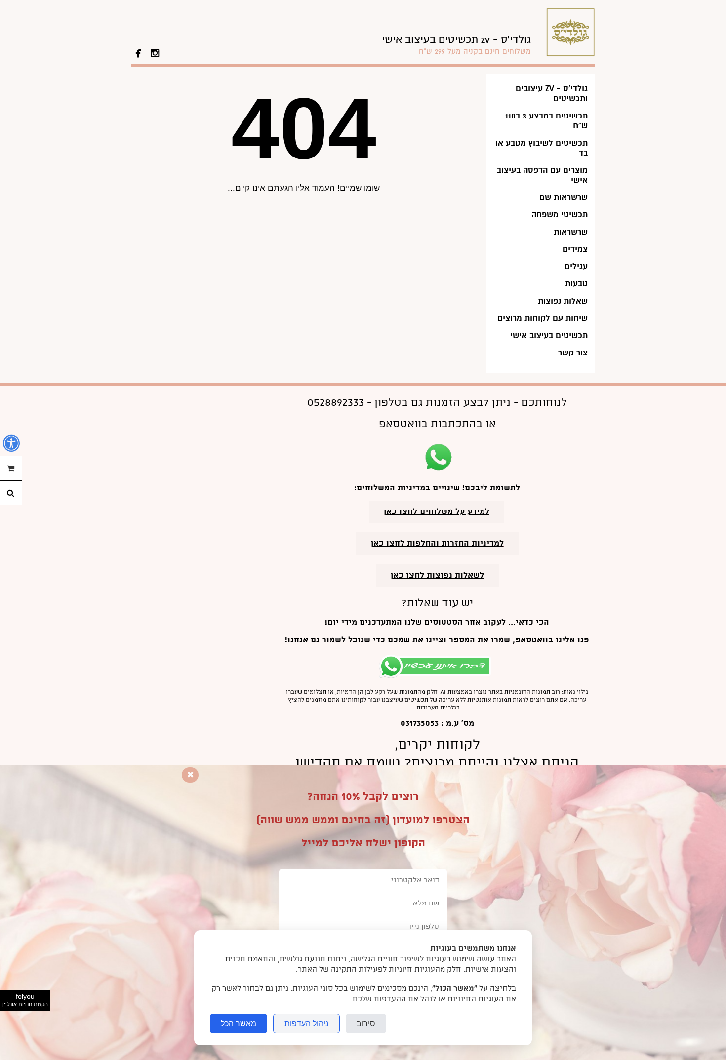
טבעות (576, 283)
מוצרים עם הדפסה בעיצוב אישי (542, 175)
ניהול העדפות (306, 1023)
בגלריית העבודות (438, 707)
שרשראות (571, 232)
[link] (456, 45)
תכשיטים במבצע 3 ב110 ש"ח (546, 121)
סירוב (366, 1023)
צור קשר (573, 353)
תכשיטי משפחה (559, 214)
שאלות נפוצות (563, 301)
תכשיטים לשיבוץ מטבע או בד (541, 148)
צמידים (575, 249)
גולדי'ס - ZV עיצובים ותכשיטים (552, 93)
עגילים (576, 266)
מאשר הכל (238, 1023)
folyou (25, 999)
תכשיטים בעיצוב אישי (549, 335)
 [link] (155, 52)
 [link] (138, 52)
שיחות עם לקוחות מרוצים (542, 318)
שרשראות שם (563, 197)
